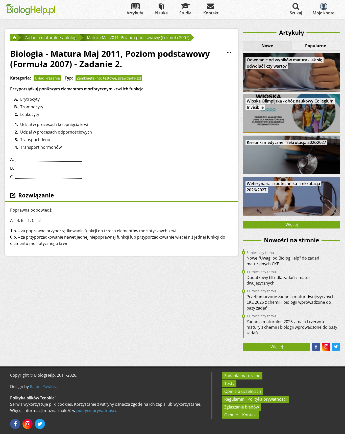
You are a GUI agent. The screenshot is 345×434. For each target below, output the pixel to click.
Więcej (291, 224)
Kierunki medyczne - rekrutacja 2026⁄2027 (286, 142)
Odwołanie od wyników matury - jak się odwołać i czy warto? (284, 63)
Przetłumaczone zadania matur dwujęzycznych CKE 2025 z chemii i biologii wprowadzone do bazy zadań (291, 302)
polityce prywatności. (96, 410)
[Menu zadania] (229, 52)
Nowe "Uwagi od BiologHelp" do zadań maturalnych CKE (283, 260)
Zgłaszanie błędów (241, 407)
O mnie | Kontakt (240, 415)
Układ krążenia (47, 78)
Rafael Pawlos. (43, 386)
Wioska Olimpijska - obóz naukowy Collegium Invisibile (290, 104)
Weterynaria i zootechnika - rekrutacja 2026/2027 (283, 187)
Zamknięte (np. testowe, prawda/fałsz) (109, 78)
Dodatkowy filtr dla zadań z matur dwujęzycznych (278, 280)
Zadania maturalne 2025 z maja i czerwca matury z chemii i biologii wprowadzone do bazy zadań (292, 327)
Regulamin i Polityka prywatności (255, 399)
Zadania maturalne (242, 375)
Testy (229, 383)
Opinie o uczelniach (242, 391)
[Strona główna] (14, 37)
